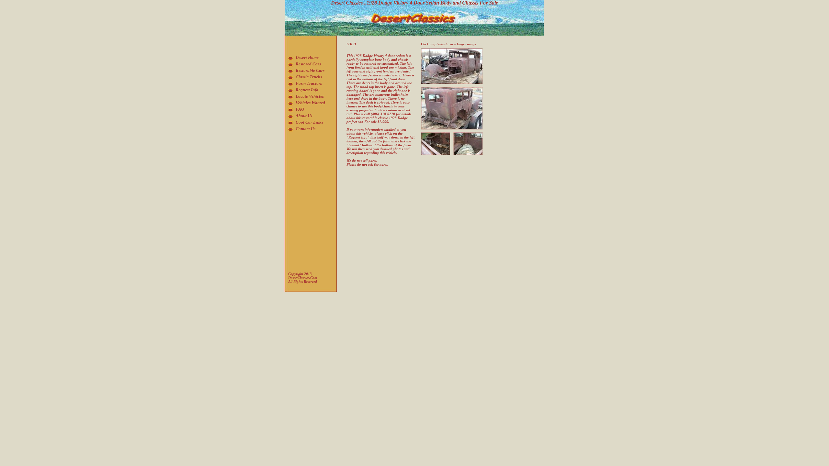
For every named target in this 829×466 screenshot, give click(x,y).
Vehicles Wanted (310, 102)
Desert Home (307, 57)
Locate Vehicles (310, 96)
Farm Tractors (309, 83)
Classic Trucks (309, 76)
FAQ (300, 109)
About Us (304, 115)
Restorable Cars (310, 70)
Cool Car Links (309, 122)
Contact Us (305, 128)
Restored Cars (308, 63)
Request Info (307, 89)
